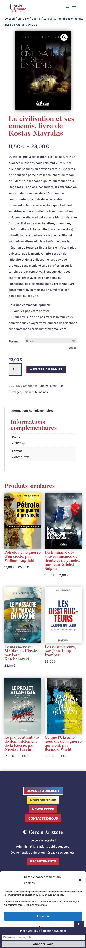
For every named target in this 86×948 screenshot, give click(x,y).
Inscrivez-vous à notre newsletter (43, 930)
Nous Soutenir (43, 800)
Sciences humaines (35, 392)
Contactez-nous (43, 818)
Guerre (36, 18)
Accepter (43, 916)
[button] (80, 880)
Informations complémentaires (32, 410)
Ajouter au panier (46, 369)
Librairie (23, 18)
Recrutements (43, 861)
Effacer (73, 348)
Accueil (10, 18)
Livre (53, 386)
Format (14, 341)
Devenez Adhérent (43, 791)
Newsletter (43, 809)
